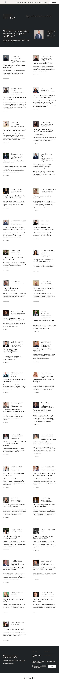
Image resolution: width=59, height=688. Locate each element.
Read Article (50, 38)
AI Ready (45, 2)
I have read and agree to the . (40, 665)
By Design (39, 2)
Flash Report (33, 2)
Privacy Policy (34, 661)
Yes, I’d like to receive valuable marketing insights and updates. (40, 667)
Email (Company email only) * (37, 656)
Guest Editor (25, 2)
